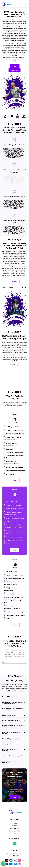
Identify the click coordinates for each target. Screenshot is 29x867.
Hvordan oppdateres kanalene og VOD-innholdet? (12, 726)
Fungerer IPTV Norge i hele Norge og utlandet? (12, 709)
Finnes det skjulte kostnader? (11, 739)
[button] (26, 4)
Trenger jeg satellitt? (8, 744)
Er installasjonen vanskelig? (11, 720)
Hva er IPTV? (6, 697)
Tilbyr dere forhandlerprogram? (12, 756)
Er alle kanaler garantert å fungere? (10, 750)
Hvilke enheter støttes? (9, 715)
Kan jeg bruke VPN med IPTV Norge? (11, 733)
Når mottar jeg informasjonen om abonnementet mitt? (12, 702)
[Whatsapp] (14, 843)
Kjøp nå (14, 550)
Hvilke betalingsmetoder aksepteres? (9, 761)
